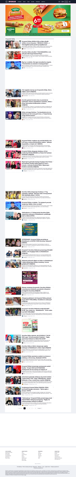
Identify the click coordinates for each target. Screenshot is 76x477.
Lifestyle (43, 1)
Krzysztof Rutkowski (8, 455)
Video (28, 1)
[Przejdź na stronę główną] (7, 2)
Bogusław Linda (57, 452)
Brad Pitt (56, 453)
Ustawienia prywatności (38, 468)
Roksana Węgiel (24, 460)
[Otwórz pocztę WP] (59, 2)
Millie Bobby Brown (57, 459)
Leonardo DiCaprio (57, 456)
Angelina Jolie (57, 455)
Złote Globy (39, 453)
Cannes (39, 456)
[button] (62, 1)
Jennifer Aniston (57, 454)
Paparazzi (38, 1)
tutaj (25, 474)
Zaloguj (66, 1)
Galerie (32, 1)
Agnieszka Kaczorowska (8, 452)
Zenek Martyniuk (24, 454)
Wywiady (19, 1)
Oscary (39, 452)
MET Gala (39, 454)
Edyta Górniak (24, 459)
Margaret (23, 456)
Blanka (23, 455)
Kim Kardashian (7, 454)
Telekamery (40, 455)
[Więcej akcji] (53, 41)
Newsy (24, 1)
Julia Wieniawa (7, 456)
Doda (22, 452)
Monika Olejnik (7, 453)
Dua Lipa (23, 453)
